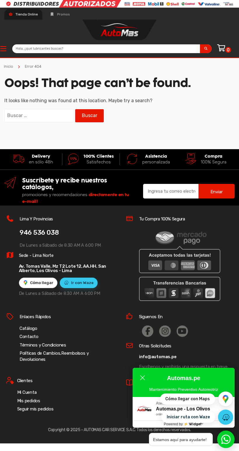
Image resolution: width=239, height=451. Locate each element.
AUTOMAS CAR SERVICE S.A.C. (110, 429)
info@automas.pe (158, 356)
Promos (63, 14)
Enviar (216, 191)
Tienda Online (26, 14)
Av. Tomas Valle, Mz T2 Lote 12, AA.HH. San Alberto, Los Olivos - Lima (62, 268)
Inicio (8, 66)
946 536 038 (39, 232)
